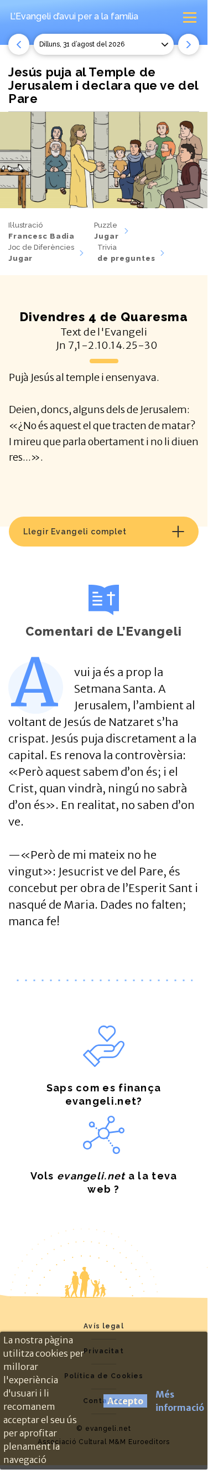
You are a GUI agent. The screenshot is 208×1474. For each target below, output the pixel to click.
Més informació (179, 1401)
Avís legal (103, 1326)
